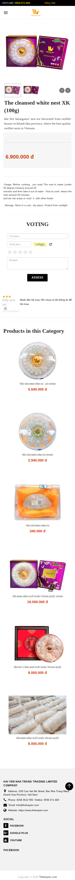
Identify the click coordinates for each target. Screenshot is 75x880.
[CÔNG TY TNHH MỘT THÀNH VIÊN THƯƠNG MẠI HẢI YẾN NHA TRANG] (36, 12)
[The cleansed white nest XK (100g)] (12, 90)
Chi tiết (37, 399)
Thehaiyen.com (48, 877)
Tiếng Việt (49, 3)
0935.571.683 (22, 3)
